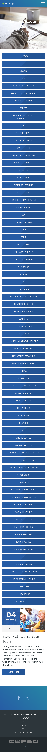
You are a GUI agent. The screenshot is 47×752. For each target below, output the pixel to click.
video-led (23, 586)
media (23, 371)
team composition (23, 527)
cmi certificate (23, 133)
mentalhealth (23, 401)
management (23, 334)
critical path (23, 170)
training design (23, 564)
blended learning (23, 101)
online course (23, 438)
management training (23, 356)
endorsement (23, 207)
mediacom (23, 378)
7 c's (23, 64)
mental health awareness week (23, 386)
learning (23, 319)
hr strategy (23, 245)
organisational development (23, 453)
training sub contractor (23, 572)
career (23, 108)
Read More (13, 672)
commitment (23, 148)
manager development (23, 364)
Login (23, 746)
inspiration (23, 267)
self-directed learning (23, 497)
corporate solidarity (23, 155)
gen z (23, 237)
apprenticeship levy (23, 86)
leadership (24, 289)
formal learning (24, 222)
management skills (23, 349)
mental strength (23, 393)
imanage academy (23, 252)
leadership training (23, 311)
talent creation (23, 520)
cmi (23, 126)
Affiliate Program (23, 732)
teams (23, 557)
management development (24, 341)
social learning (23, 512)
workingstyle (23, 601)
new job (23, 423)
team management (23, 549)
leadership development (23, 297)
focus (23, 215)
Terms (23, 721)
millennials (23, 408)
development (23, 178)
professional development (23, 468)
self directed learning (23, 490)
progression (23, 475)
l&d (23, 282)
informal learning (23, 259)
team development (23, 535)
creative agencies (23, 163)
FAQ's (23, 729)
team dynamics (23, 542)
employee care (23, 193)
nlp (23, 430)
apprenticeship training (23, 93)
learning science (23, 326)
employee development (23, 200)
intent (23, 274)
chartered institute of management (24, 116)
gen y (23, 230)
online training (23, 445)
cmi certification (23, 141)
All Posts (23, 56)
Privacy (23, 725)
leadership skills (23, 304)
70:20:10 (23, 71)
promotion (23, 482)
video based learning (23, 579)
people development (23, 460)
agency (23, 78)
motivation (23, 415)
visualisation (23, 594)
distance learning (23, 185)
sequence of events (23, 505)
